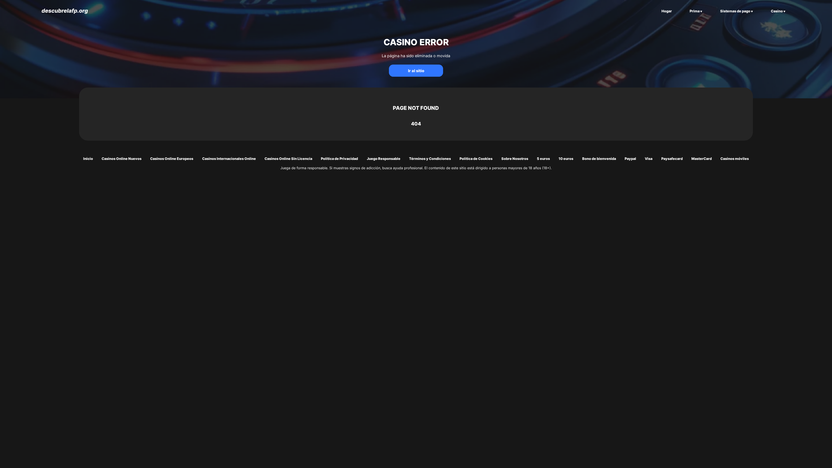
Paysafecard (672, 158)
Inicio (88, 158)
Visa (648, 158)
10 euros (566, 158)
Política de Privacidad (339, 158)
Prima (695, 11)
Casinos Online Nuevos (121, 158)
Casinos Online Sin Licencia (288, 158)
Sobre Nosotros (514, 158)
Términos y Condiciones (430, 158)
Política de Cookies (476, 158)
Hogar (666, 11)
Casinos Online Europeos (171, 158)
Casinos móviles (734, 158)
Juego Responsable (383, 158)
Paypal (630, 158)
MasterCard (701, 158)
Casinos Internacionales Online (229, 158)
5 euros (543, 158)
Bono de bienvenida (599, 158)
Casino (777, 11)
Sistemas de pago (735, 11)
